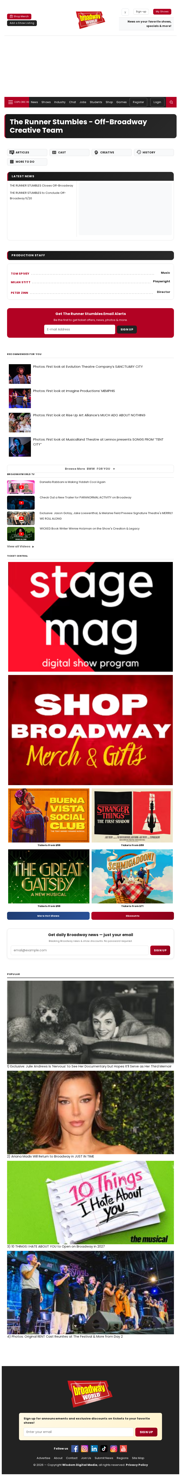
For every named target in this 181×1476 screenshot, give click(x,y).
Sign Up (127, 329)
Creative (107, 152)
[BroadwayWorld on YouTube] (123, 1449)
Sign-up (141, 11)
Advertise (43, 1458)
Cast (62, 152)
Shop (109, 102)
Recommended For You (24, 354)
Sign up (160, 950)
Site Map (138, 1458)
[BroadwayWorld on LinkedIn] (94, 1449)
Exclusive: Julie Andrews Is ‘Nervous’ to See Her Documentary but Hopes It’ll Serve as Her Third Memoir (89, 1066)
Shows (46, 102)
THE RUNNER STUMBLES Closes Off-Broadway (41, 185)
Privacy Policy (137, 1465)
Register (138, 102)
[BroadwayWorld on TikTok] (104, 1449)
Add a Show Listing (22, 23)
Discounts (133, 916)
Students (96, 102)
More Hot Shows (48, 916)
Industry (60, 102)
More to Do (25, 162)
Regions (122, 1458)
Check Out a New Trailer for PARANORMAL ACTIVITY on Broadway (85, 497)
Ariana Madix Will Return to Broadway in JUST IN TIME (50, 1156)
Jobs (82, 102)
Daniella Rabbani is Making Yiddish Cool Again (73, 482)
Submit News (104, 1458)
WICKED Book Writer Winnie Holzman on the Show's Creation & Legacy (90, 528)
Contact (71, 1458)
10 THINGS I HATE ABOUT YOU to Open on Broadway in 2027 (56, 1246)
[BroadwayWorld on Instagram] (85, 1449)
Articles (22, 152)
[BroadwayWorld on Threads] (114, 1449)
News (34, 102)
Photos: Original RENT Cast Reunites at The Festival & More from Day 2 (65, 1336)
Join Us (86, 1458)
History (149, 152)
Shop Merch (21, 16)
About (58, 1458)
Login (157, 102)
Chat (72, 102)
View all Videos (18, 546)
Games (121, 102)
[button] (171, 102)
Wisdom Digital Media (79, 1465)
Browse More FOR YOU (87, 469)
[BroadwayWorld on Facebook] (75, 1449)
